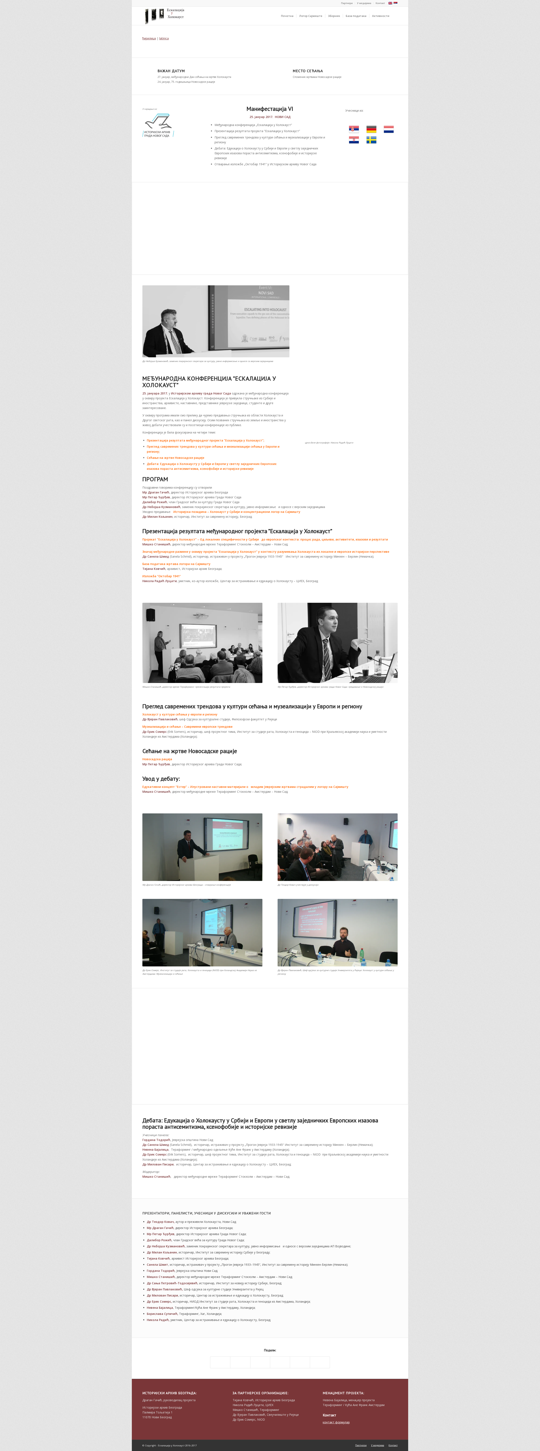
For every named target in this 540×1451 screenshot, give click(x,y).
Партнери (347, 3)
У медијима (364, 3)
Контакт (380, 3)
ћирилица (149, 38)
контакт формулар (336, 1422)
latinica (164, 38)
